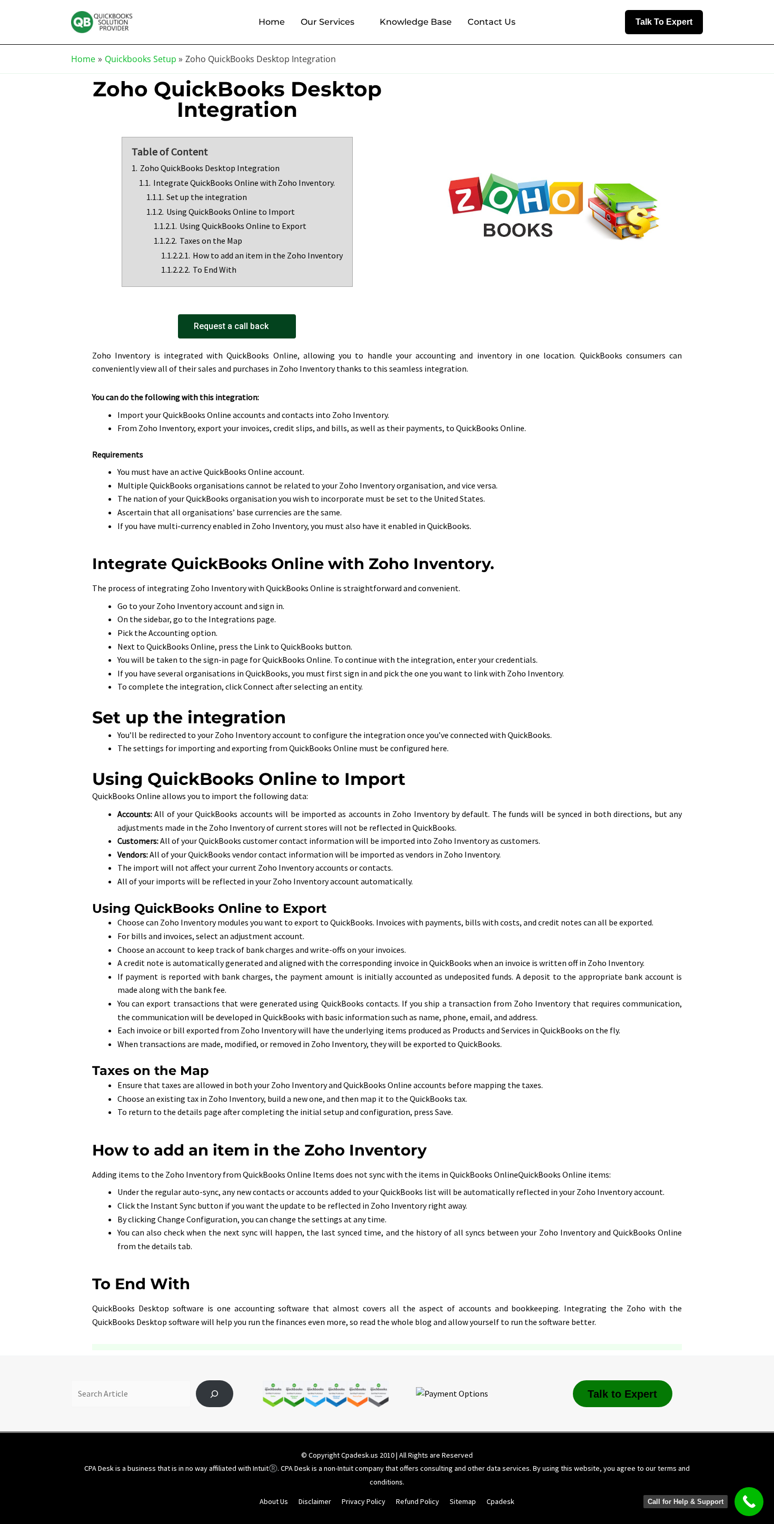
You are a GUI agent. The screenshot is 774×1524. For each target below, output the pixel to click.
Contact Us (491, 22)
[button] (664, 22)
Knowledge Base (416, 22)
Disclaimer (315, 1501)
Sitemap (463, 1501)
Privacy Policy (363, 1501)
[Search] (214, 1394)
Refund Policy (417, 1501)
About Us (274, 1501)
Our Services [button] (327, 22)
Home (272, 22)
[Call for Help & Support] (749, 1501)
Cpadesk (500, 1501)
